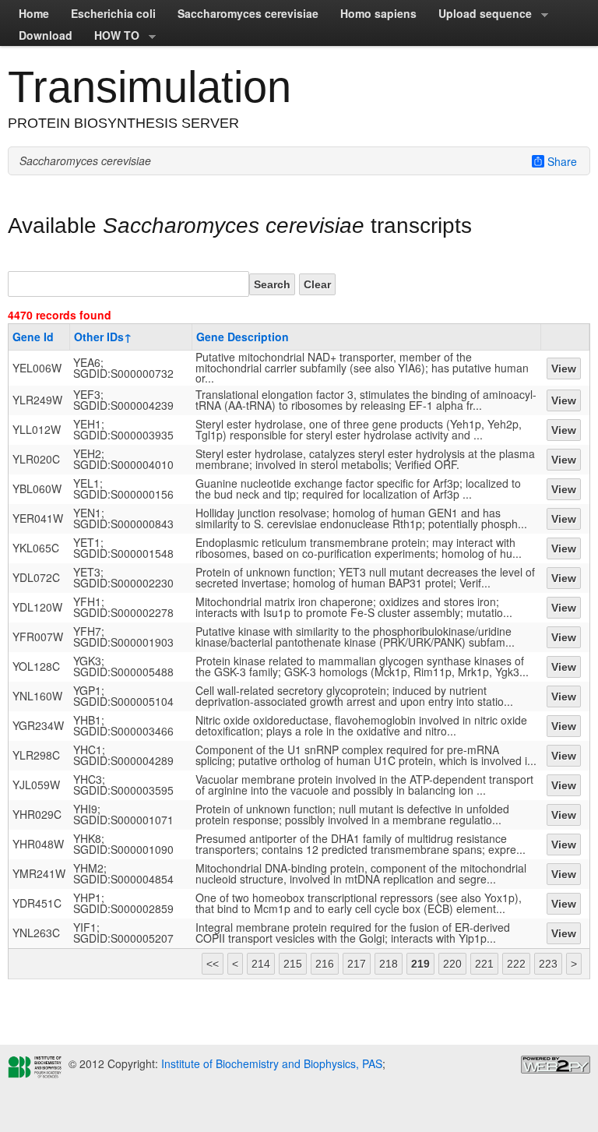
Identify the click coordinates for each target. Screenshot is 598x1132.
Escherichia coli (113, 13)
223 (548, 963)
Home (34, 13)
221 (484, 963)
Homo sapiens (378, 13)
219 (420, 963)
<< (212, 963)
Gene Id (33, 336)
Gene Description (242, 336)
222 (516, 963)
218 (388, 963)
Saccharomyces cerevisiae (248, 13)
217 (356, 963)
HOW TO (111, 36)
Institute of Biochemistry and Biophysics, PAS (270, 1063)
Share (562, 161)
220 (452, 963)
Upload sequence (479, 14)
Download (45, 35)
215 (292, 963)
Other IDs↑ (103, 336)
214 (261, 963)
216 (324, 963)
